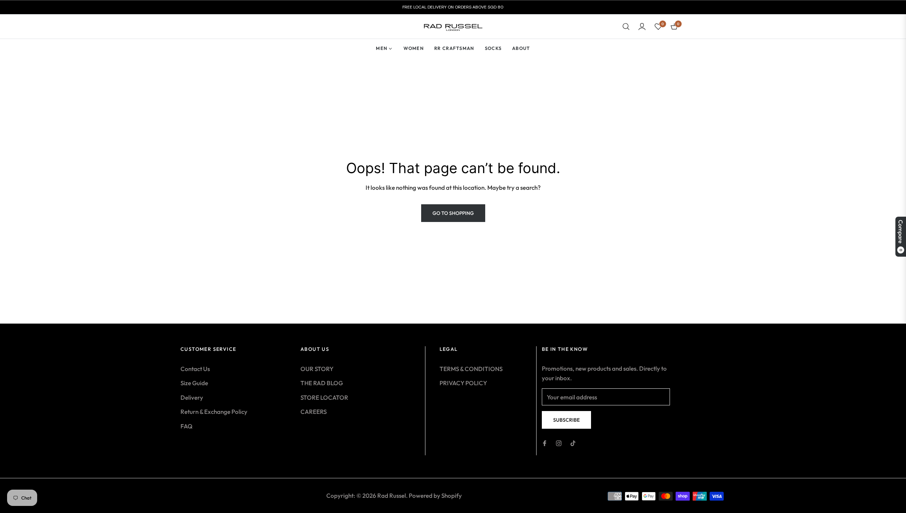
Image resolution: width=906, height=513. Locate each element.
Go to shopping (453, 213)
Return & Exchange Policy (213, 411)
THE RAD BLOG (321, 383)
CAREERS (313, 411)
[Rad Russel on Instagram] (559, 442)
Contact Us (195, 368)
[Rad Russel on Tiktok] (573, 442)
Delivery (191, 397)
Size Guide (194, 383)
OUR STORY (316, 368)
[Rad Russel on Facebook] (544, 442)
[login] (642, 26)
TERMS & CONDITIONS (471, 368)
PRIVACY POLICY (463, 383)
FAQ (186, 426)
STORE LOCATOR (324, 397)
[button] (626, 26)
